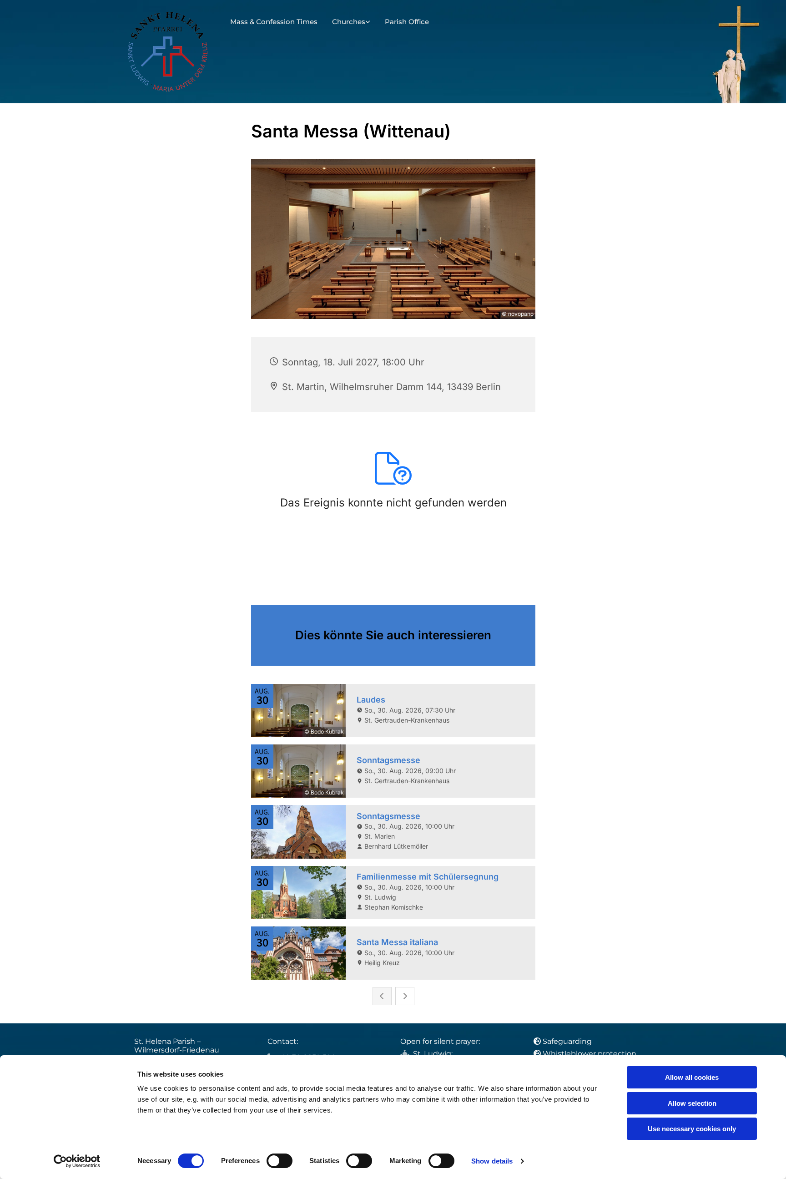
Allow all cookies (692, 1077)
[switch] (279, 1161)
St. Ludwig (432, 1053)
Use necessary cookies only (692, 1129)
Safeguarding (567, 1041)
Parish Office (407, 21)
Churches (348, 21)
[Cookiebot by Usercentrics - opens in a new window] (77, 1161)
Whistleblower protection (589, 1053)
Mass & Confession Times (273, 21)
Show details (492, 1161)
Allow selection (692, 1103)
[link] (351, 22)
